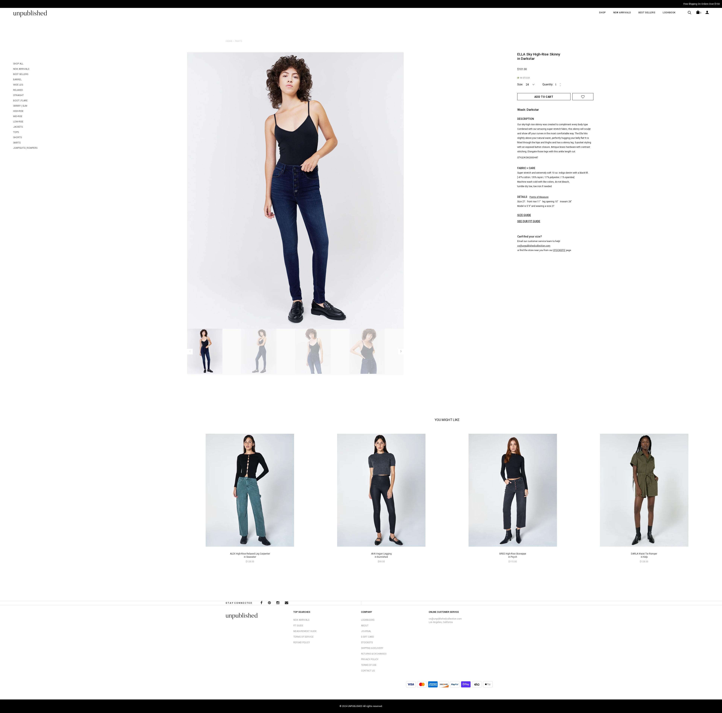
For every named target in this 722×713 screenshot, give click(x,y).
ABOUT (365, 625)
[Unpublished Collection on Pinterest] (269, 603)
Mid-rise (17, 116)
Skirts (16, 142)
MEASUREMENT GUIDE (305, 631)
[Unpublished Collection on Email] (286, 603)
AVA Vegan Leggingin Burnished (381, 555)
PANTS (238, 41)
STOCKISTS (367, 642)
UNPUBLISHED (355, 706)
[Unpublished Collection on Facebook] (261, 603)
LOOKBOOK (669, 12)
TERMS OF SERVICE (303, 637)
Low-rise (18, 121)
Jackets (18, 127)
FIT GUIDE (298, 625)
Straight (18, 95)
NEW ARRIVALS (622, 12)
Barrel (17, 79)
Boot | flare (20, 100)
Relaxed (18, 90)
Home (229, 41)
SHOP (602, 12)
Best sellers (20, 74)
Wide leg (18, 84)
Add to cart (543, 96)
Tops (16, 132)
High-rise (18, 111)
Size (520, 84)
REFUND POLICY (301, 642)
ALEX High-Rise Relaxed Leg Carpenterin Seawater (250, 555)
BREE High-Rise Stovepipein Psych (512, 555)
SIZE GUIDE (524, 215)
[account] (707, 12)
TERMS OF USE (368, 665)
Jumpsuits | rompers (25, 148)
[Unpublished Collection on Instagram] (277, 603)
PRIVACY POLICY (369, 659)
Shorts (17, 137)
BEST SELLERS (647, 12)
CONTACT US (368, 670)
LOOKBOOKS (367, 620)
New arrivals (21, 69)
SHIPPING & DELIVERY (372, 648)
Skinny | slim (20, 106)
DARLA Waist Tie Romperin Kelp (644, 555)
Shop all (18, 63)
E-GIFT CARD (367, 637)
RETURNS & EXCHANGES (373, 653)
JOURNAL (366, 631)
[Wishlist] (583, 97)
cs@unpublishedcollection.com (445, 618)
